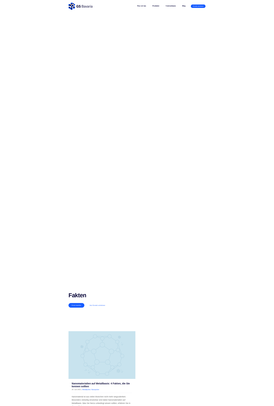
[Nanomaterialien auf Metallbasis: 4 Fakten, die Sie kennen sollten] (101, 355)
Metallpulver (86, 389)
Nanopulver (95, 389)
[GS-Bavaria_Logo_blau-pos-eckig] (80, 3)
